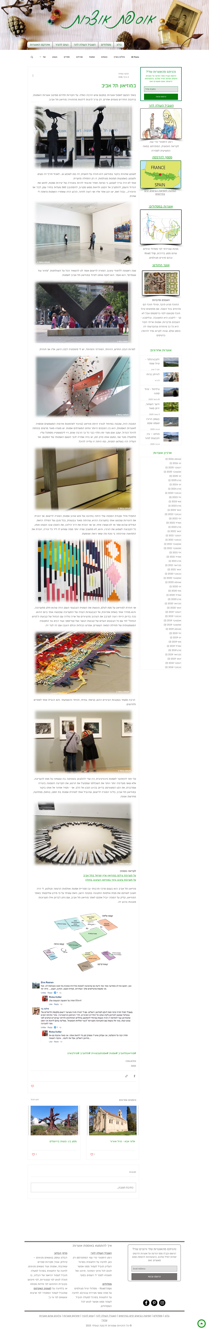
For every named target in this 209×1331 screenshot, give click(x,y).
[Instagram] (162, 1303)
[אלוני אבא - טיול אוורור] (112, 1120)
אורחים (79, 57)
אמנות (92, 57)
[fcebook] (146, 1303)
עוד (44, 57)
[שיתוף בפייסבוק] (134, 1076)
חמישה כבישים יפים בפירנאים (135, 1316)
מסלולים (157, 1316)
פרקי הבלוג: (60, 1253)
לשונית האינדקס (42, 1288)
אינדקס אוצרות (71, 1316)
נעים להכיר (88, 1316)
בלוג (167, 1316)
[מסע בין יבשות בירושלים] (54, 1120)
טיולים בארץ (119, 57)
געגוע (54, 57)
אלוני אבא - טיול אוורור (122, 1141)
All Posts (135, 57)
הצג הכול (35, 1099)
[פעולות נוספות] (33, 75)
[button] (31, 57)
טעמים (104, 57)
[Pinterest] (154, 1303)
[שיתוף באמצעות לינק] (126, 1076)
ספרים (67, 57)
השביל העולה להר (106, 1316)
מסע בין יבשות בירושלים (63, 1141)
